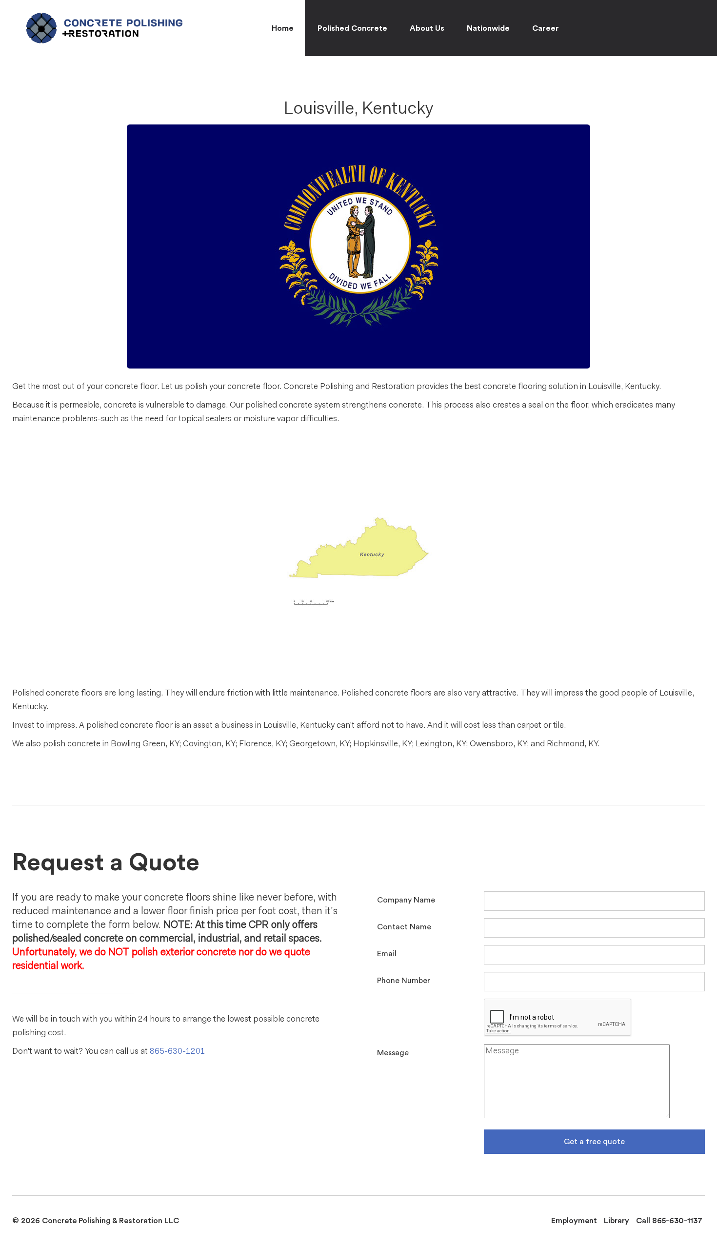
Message (393, 1053)
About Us (427, 28)
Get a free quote (594, 1142)
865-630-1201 (177, 1051)
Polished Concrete (352, 28)
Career (545, 28)
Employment (574, 1221)
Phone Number (403, 980)
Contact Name (404, 927)
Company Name (406, 900)
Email (387, 954)
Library (616, 1221)
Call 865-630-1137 (669, 1221)
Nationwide (488, 28)
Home (283, 28)
